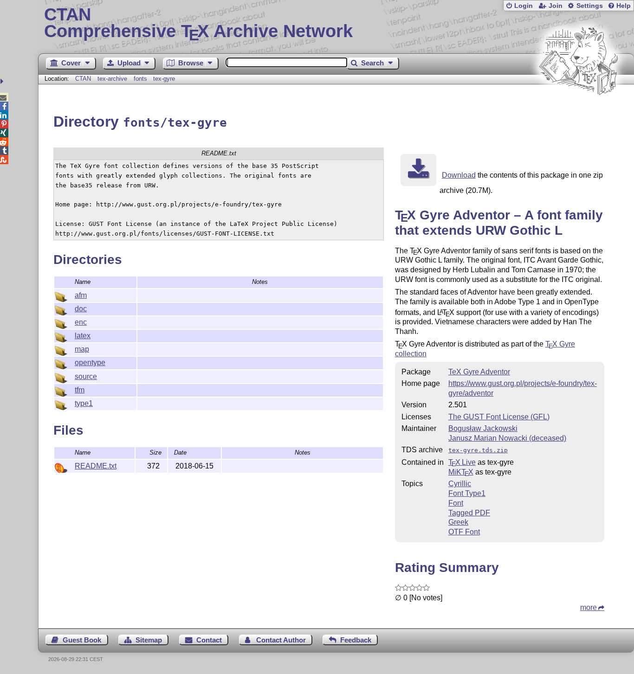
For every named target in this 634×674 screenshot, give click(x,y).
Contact (209, 640)
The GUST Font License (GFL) (499, 417)
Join (556, 5)
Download (459, 175)
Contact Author (281, 640)
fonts (140, 78)
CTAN (83, 78)
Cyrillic (459, 484)
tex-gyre (164, 78)
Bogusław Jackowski (483, 428)
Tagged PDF (469, 513)
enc (81, 322)
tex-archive (112, 78)
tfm (79, 390)
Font (455, 503)
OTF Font (464, 532)
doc (81, 309)
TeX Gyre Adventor (479, 372)
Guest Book (82, 640)
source (86, 376)
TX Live (462, 462)
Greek (458, 522)
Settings (589, 5)
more (588, 607)
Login (523, 5)
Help (623, 5)
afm (81, 295)
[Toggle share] (3, 81)
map (82, 349)
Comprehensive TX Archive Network (198, 23)
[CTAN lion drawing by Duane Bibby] (578, 112)
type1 (84, 403)
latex (83, 336)
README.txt (95, 466)
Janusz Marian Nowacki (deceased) (507, 438)
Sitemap (149, 640)
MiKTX (460, 472)
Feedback (355, 640)
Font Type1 (466, 493)
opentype (90, 362)
